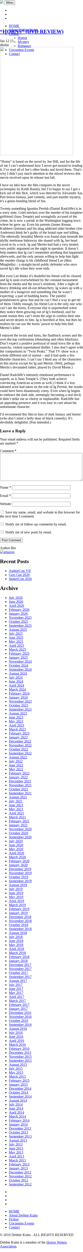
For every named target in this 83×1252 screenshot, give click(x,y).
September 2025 (20, 625)
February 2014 (19, 1120)
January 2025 (18, 657)
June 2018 (16, 941)
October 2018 (18, 925)
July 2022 (16, 761)
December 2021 (20, 781)
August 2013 (18, 1140)
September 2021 (20, 793)
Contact (14, 1227)
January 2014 (18, 1124)
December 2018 (20, 917)
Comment (8, 451)
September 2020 (20, 837)
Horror (22, 38)
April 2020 (16, 853)
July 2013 (16, 1144)
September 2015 (20, 1060)
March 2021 (17, 817)
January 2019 (18, 913)
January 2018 (18, 961)
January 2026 (18, 613)
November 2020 (20, 829)
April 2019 (16, 901)
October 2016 (18, 1021)
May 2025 (16, 641)
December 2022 (20, 741)
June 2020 (16, 845)
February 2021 (19, 821)
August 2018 (18, 933)
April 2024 (16, 685)
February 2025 (19, 653)
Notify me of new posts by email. (28, 532)
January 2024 (18, 697)
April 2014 (16, 1112)
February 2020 (19, 861)
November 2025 (20, 617)
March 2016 (17, 1044)
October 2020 (18, 833)
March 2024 (17, 689)
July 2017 (16, 985)
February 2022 (19, 773)
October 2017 (18, 973)
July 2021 (16, 801)
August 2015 (18, 1064)
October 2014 (18, 1092)
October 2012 (18, 1180)
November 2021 (20, 785)
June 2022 (16, 765)
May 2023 (16, 721)
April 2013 (16, 1156)
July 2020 (16, 841)
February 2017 (19, 1005)
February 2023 (19, 733)
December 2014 (20, 1088)
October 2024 (18, 665)
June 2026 (16, 601)
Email (5, 496)
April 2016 (16, 1040)
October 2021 (18, 789)
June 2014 (16, 1108)
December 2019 (20, 869)
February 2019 (19, 909)
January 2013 (18, 1168)
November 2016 (20, 1017)
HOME (14, 26)
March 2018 (17, 953)
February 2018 (19, 957)
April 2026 (16, 605)
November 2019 (20, 873)
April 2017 (16, 997)
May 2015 (16, 1072)
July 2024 (16, 677)
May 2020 (16, 849)
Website (5, 504)
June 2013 (16, 1148)
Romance (24, 46)
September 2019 (20, 881)
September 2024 (20, 669)
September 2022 (20, 753)
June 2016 (16, 1036)
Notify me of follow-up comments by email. (36, 524)
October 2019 (18, 877)
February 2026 (19, 609)
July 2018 (16, 937)
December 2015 (20, 1052)
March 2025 (17, 649)
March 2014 (17, 1116)
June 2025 (16, 637)
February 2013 (19, 1164)
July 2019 (16, 889)
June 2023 (16, 717)
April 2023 (16, 725)
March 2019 (17, 905)
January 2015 (18, 1084)
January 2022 (18, 777)
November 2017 (20, 969)
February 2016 (19, 1048)
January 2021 (18, 825)
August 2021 (18, 797)
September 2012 (20, 1184)
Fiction (14, 1219)
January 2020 (18, 865)
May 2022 (16, 769)
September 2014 (20, 1096)
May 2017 (16, 993)
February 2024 (19, 693)
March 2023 (17, 729)
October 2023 (18, 705)
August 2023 (18, 713)
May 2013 (16, 1152)
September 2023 (20, 709)
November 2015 (20, 1056)
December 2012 (20, 1172)
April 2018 (16, 949)
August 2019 (18, 885)
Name (5, 487)
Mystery (23, 42)
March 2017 (17, 1001)
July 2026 (16, 598)
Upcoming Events (21, 1223)
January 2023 (18, 737)
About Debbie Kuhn (23, 1215)
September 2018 (20, 929)
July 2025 (16, 633)
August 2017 (18, 981)
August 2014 (18, 1100)
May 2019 (16, 897)
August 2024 (18, 673)
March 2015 (17, 1076)
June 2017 (16, 989)
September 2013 (20, 1136)
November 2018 (20, 921)
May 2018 (16, 945)
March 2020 (17, 857)
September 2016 (20, 1025)
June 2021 (16, 805)
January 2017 (18, 1009)
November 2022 (20, 745)
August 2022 (18, 757)
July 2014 (16, 1104)
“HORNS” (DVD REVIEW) (32, 31)
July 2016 (16, 1033)
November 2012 (20, 1176)
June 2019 (16, 893)
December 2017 (20, 965)
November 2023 (20, 701)
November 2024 (20, 661)
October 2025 (18, 621)
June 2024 (16, 681)
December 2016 (20, 1013)
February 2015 (19, 1080)
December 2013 (20, 1128)
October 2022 (18, 749)
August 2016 (18, 1029)
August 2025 (18, 629)
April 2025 (16, 645)
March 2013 (17, 1160)
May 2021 (16, 809)
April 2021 (16, 813)
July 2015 (16, 1068)
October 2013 (18, 1132)
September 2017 (20, 977)
